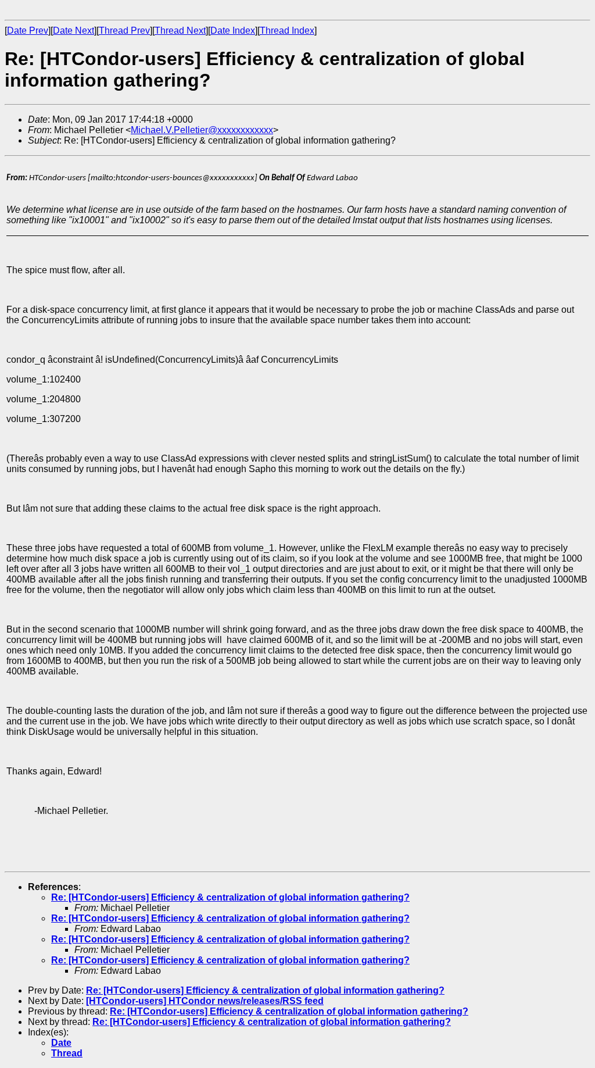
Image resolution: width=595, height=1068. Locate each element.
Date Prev (27, 30)
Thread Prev (124, 30)
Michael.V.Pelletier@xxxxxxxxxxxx (202, 130)
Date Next (73, 30)
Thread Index (287, 30)
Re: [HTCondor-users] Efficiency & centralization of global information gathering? (230, 897)
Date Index (232, 30)
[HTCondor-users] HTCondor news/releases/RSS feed (205, 1001)
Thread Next (180, 30)
